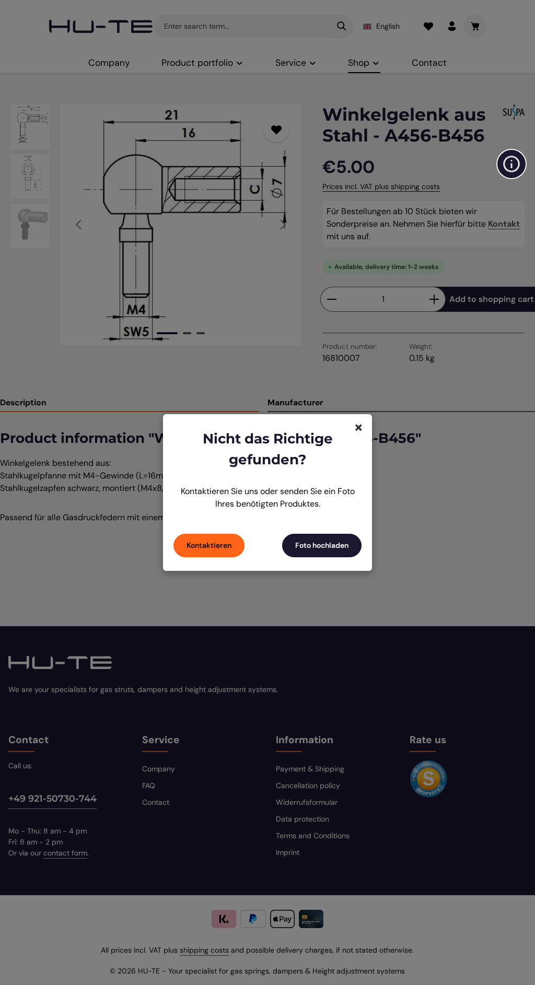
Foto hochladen (321, 545)
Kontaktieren (209, 545)
